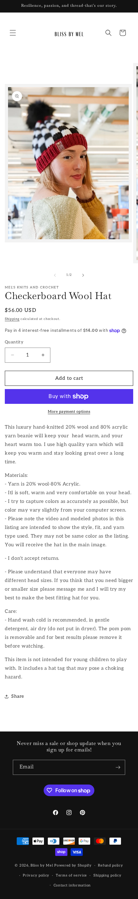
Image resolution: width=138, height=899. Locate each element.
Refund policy (110, 865)
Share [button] (17, 696)
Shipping (12, 319)
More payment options (69, 411)
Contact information (72, 885)
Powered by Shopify (73, 865)
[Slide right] (83, 275)
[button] (13, 33)
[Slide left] (55, 275)
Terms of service (71, 875)
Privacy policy (36, 875)
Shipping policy (107, 875)
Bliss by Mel (41, 865)
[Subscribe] (118, 767)
